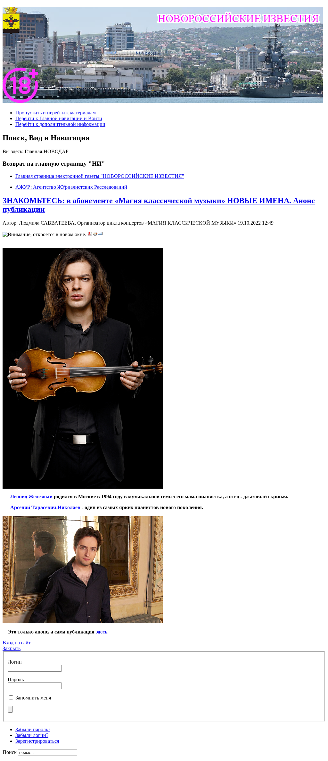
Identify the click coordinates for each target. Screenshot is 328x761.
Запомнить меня (33, 697)
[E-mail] (100, 234)
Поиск (10, 752)
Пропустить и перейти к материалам (55, 112)
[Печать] (95, 234)
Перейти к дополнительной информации (60, 124)
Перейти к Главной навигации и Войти (58, 118)
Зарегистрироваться (37, 741)
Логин (15, 662)
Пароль (16, 679)
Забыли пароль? (32, 729)
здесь (101, 631)
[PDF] (90, 234)
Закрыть (11, 648)
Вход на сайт (17, 642)
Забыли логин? (31, 735)
